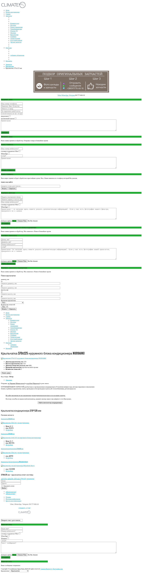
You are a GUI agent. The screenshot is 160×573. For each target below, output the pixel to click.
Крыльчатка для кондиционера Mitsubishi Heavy (14, 462)
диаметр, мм (5, 279)
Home (7, 313)
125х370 (10, 479)
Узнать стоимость (8, 170)
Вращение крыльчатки (8, 300)
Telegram (72, 95)
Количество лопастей (8, 305)
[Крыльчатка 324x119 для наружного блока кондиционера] (21, 438)
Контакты (9, 348)
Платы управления (14, 325)
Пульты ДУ (14, 330)
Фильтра (13, 331)
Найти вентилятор (8, 264)
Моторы (13, 322)
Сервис (8, 316)
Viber (59, 95)
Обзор (14, 221)
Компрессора (14, 320)
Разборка (9, 343)
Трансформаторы (16, 328)
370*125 (17, 479)
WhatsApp (65, 95)
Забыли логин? (10, 494)
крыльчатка (30, 479)
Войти (4, 488)
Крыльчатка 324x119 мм (8, 434)
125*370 (4, 479)
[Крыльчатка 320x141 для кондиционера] (15, 423)
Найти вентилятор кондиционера (50, 403)
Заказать (5, 132)
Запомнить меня (8, 486)
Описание (9, 380)
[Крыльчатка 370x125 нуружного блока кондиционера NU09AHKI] (23, 358)
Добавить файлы (6, 221)
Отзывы (8, 497)
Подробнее (9, 430)
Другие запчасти (15, 341)
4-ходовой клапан (16, 339)
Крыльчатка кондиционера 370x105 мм (12, 449)
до (2, 285)
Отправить (5, 223)
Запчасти (9, 318)
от (1, 281)
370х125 (23, 479)
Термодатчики (15, 337)
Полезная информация (13, 499)
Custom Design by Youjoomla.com (52, 569)
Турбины (13, 335)
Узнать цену (6, 373)
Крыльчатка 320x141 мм (8, 419)
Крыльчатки (14, 333)
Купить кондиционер (12, 315)
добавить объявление (14, 345)
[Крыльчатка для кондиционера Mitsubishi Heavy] (18, 466)
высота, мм (4, 290)
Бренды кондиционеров (13, 501)
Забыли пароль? (11, 492)
